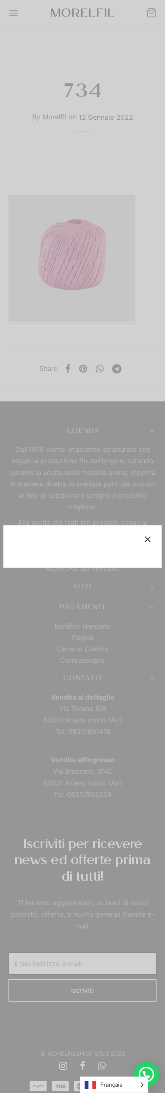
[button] (146, 1074)
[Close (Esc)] (147, 539)
